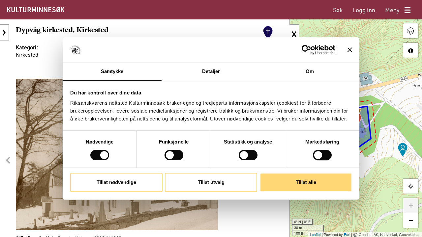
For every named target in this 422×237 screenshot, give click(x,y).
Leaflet (315, 234)
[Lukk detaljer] (294, 34)
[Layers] (410, 30)
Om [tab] (310, 71)
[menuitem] (337, 10)
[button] (8, 160)
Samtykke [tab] (112, 71)
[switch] (174, 155)
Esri (347, 234)
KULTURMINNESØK (35, 9)
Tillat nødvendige (116, 182)
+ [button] (411, 205)
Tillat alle (306, 182)
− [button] (411, 220)
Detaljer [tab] (211, 71)
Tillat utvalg (211, 182)
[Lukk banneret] (349, 50)
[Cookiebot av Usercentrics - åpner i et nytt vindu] (306, 50)
